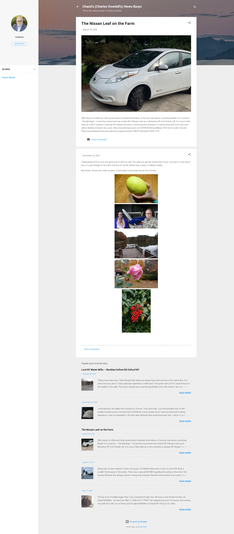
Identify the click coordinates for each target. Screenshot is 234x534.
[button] (189, 23)
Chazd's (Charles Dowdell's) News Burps (112, 6)
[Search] (194, 7)
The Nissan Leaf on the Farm (108, 23)
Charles (19, 37)
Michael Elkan (142, 527)
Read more (185, 393)
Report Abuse (8, 77)
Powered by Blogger (138, 521)
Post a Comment (91, 349)
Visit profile (19, 44)
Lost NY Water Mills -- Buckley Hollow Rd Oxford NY (110, 369)
